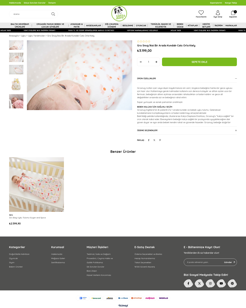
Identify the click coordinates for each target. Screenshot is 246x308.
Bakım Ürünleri (16, 266)
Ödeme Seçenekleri (147, 130)
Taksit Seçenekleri (143, 262)
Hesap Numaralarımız (145, 258)
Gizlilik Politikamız (95, 262)
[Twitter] (199, 283)
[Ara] (53, 14)
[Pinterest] (232, 283)
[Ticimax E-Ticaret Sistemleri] (123, 305)
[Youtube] (221, 283)
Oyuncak (13, 258)
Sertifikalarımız (58, 262)
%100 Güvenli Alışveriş (145, 266)
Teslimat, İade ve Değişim (99, 254)
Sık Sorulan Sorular (95, 266)
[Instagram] (210, 283)
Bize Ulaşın (92, 271)
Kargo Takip (231, 3)
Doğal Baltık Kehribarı (19, 254)
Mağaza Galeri (58, 258)
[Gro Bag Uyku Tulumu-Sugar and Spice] (36, 184)
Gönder (228, 262)
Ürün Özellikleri (146, 78)
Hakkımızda (15, 3)
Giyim (11, 262)
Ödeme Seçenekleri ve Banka (148, 254)
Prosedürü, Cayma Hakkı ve (100, 258)
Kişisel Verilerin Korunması (99, 275)
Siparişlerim (216, 3)
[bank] (123, 298)
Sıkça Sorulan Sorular (35, 3)
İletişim (52, 3)
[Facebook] (188, 283)
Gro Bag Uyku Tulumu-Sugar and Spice (27, 217)
